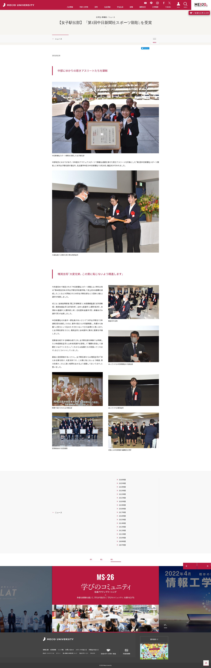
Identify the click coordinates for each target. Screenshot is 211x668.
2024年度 (122, 487)
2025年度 (122, 483)
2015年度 (122, 519)
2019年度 (122, 505)
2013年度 (122, 527)
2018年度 (122, 508)
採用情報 (53, 650)
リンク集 (61, 650)
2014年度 (122, 523)
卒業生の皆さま (94, 650)
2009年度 (122, 541)
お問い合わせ (69, 650)
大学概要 (155, 7)
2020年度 (122, 501)
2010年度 (122, 537)
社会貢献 (107, 7)
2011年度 (122, 534)
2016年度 (122, 516)
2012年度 (122, 530)
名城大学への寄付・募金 (108, 654)
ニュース (58, 38)
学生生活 (120, 7)
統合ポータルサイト (48, 653)
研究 (96, 7)
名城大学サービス (83, 653)
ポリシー (58, 653)
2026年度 (122, 479)
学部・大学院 (84, 7)
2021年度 (122, 498)
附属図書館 (126, 654)
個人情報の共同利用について (70, 653)
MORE (168, 7)
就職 (131, 7)
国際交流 (142, 7)
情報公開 (46, 650)
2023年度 (122, 490)
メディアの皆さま (81, 650)
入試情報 (70, 7)
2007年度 (122, 545)
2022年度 (122, 494)
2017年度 (122, 512)
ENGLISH (92, 653)
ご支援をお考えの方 (201, 13)
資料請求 (153, 639)
